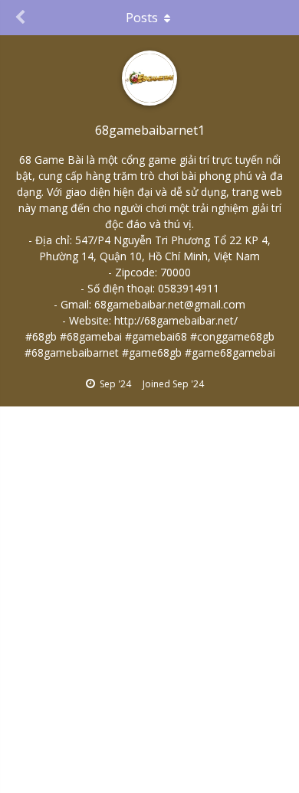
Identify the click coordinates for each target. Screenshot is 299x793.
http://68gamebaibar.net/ (176, 320)
